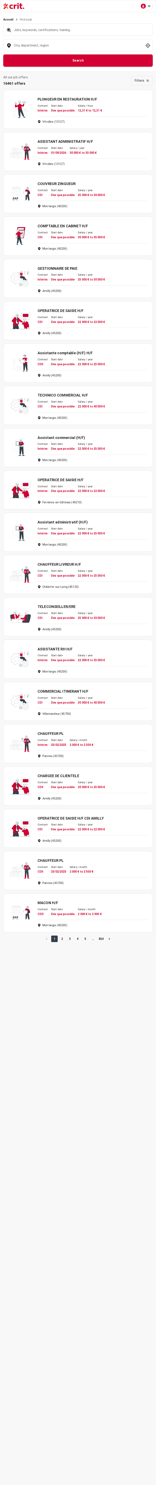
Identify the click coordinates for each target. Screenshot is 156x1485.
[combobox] (77, 47)
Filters (139, 80)
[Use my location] (148, 45)
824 (101, 938)
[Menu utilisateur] (146, 6)
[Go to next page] (109, 939)
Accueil (8, 19)
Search (78, 60)
